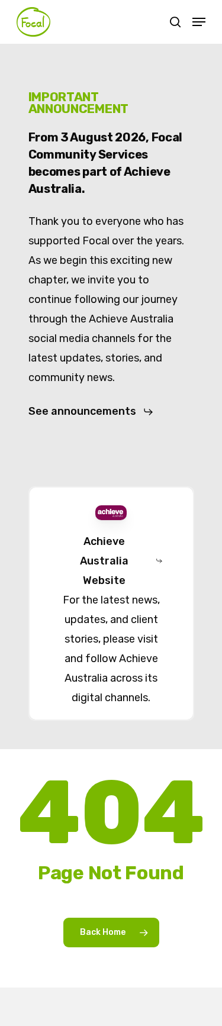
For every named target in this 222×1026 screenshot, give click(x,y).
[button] (198, 22)
